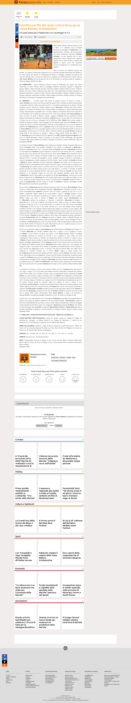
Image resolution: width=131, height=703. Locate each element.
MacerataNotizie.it (49, 679)
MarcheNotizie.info (50, 675)
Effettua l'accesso (41, 425)
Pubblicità (74, 700)
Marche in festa (69, 675)
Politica (8, 678)
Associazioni (9, 679)
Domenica (27, 17)
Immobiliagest (88, 687)
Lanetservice (53, 700)
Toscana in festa (69, 687)
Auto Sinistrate (88, 681)
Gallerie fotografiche (31, 684)
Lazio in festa (68, 681)
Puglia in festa (68, 685)
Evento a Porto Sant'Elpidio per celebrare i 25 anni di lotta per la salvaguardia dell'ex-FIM (25, 623)
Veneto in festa (68, 690)
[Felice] (62, 379)
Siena (73, 357)
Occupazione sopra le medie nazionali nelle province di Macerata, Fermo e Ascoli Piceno (72, 590)
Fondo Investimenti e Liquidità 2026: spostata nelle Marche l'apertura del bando (48, 590)
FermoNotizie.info (49, 681)
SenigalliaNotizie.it (89, 675)
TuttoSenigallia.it (89, 679)
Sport (79, 37)
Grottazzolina (55, 357)
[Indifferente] (49, 379)
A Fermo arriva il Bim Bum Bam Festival (47, 523)
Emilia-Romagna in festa (71, 678)
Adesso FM (19, 17)
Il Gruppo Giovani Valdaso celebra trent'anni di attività (72, 620)
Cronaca (8, 675)
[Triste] (36, 379)
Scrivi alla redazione (31, 687)
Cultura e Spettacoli (11, 676)
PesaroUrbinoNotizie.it (50, 676)
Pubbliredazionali (30, 681)
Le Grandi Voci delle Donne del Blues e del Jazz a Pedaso (25, 523)
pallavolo (62, 357)
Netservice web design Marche (112, 675)
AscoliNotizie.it (49, 682)
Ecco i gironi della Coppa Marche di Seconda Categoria (72, 555)
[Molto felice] (75, 379)
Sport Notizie (88, 684)
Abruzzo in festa (69, 676)
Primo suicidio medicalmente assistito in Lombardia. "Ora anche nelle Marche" (25, 493)
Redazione (28, 678)
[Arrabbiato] (23, 379)
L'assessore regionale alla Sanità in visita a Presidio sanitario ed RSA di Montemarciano (49, 493)
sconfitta (68, 357)
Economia (8, 682)
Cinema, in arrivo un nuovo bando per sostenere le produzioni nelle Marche (48, 622)
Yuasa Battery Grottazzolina (59, 360)
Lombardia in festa (69, 682)
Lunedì (36, 17)
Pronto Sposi (88, 685)
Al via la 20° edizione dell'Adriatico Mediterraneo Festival (72, 524)
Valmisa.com (88, 678)
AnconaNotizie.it (49, 678)
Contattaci (28, 682)
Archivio (28, 676)
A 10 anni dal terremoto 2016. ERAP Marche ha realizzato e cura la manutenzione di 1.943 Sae (24, 462)
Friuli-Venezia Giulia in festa (72, 679)
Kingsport (87, 682)
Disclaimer (68, 700)
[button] (93, 2)
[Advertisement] (101, 34)
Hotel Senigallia (108, 679)
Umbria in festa (68, 688)
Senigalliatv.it (88, 676)
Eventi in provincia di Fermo (32, 685)
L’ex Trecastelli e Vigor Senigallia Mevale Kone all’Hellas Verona (23, 556)
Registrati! (58, 425)
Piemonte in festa (69, 684)
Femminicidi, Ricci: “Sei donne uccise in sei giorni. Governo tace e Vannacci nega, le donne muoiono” (72, 494)
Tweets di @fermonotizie (93, 212)
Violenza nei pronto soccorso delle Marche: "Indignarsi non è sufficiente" (48, 460)
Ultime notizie (29, 675)
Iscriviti (27, 679)
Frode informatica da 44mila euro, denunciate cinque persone (71, 460)
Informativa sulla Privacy (82, 700)
